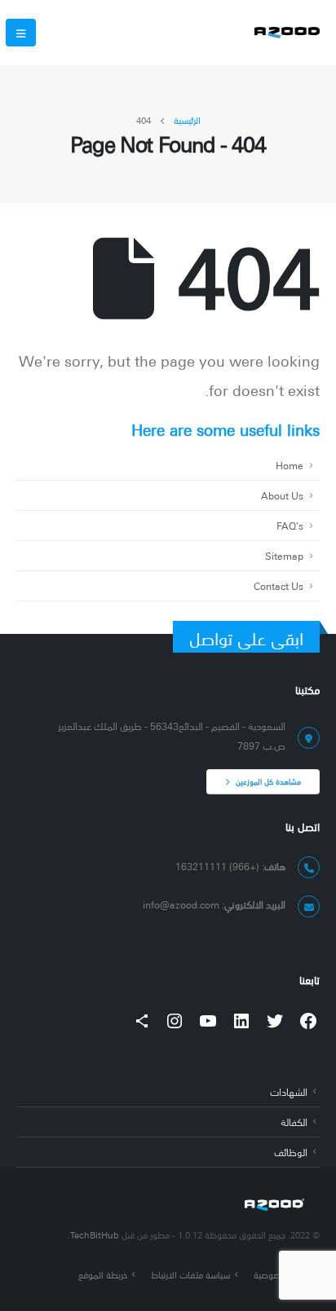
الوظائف (290, 1151)
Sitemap (284, 555)
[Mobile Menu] (21, 32)
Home (289, 464)
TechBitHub (94, 1234)
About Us (282, 495)
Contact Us (278, 585)
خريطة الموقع (102, 1274)
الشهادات (288, 1091)
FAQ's (289, 525)
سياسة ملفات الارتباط (190, 1274)
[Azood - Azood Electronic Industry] (287, 33)
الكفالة (294, 1121)
